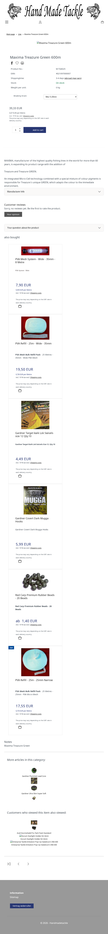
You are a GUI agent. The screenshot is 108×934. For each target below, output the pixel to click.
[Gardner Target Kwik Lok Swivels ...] (35, 428)
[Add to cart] (20, 306)
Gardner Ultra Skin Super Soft (34, 793)
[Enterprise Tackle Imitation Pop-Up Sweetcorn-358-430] (34, 841)
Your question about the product (23, 228)
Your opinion (13, 214)
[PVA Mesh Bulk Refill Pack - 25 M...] (35, 338)
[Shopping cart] (101, 23)
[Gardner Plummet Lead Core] (34, 773)
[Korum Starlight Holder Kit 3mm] (34, 836)
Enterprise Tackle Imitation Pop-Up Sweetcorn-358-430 (34, 844)
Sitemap (14, 897)
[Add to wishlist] (17, 64)
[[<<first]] (9, 865)
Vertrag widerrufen (22, 905)
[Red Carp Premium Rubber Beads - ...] (35, 590)
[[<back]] (18, 865)
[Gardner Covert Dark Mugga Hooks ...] (35, 513)
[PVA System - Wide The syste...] (35, 254)
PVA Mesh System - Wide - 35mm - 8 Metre (35, 260)
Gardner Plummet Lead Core (34, 776)
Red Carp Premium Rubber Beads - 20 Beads (34, 596)
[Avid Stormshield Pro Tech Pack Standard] (34, 830)
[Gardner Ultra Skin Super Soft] (34, 790)
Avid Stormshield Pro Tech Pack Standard (34, 833)
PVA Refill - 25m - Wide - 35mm (33, 343)
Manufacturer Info (15, 191)
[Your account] (39, 23)
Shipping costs (28, 116)
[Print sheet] (22, 64)
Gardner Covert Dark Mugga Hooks (32, 520)
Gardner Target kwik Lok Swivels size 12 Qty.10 (34, 434)
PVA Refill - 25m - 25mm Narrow (34, 680)
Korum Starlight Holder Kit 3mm (34, 839)
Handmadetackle (59, 923)
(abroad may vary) (72, 78)
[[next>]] (28, 865)
